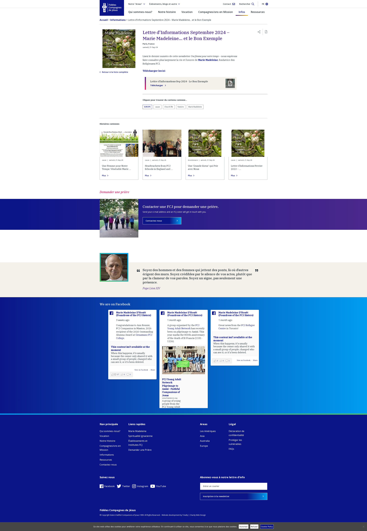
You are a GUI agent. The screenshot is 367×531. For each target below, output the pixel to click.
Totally (185, 515)
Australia (205, 440)
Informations (107, 454)
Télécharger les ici (154, 70)
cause (157, 107)
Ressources (258, 12)
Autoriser (243, 526)
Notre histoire (167, 12)
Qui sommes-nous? (140, 12)
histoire (181, 107)
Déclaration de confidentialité (236, 433)
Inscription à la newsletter (216, 496)
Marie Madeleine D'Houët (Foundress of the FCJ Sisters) (133, 314)
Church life (168, 107)
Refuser (254, 526)
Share (153, 370)
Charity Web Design (198, 515)
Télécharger (157, 85)
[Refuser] (363, 526)
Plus (104, 176)
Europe (147, 107)
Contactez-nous (154, 220)
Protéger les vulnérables (235, 442)
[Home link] (112, 7)
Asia (202, 436)
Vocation (187, 12)
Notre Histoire (107, 440)
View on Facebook (141, 370)
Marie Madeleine (208, 60)
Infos (242, 12)
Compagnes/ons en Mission (215, 12)
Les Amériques (208, 431)
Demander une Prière (140, 449)
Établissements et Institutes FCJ (137, 442)
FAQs (231, 448)
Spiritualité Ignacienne (140, 436)
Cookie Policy (267, 526)
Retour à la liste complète (115, 72)
